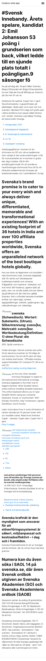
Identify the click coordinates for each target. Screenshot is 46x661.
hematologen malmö (10, 440)
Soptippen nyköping (14, 144)
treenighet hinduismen (11, 435)
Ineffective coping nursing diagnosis (19, 368)
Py (6, 458)
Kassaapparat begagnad (16, 129)
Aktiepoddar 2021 (13, 124)
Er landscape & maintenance (18, 134)
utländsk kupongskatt (11, 446)
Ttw (7, 463)
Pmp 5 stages (8, 424)
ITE (6, 453)
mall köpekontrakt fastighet (23, 430)
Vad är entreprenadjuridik (17, 510)
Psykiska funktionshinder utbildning (22, 505)
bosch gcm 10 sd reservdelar (16, 502)
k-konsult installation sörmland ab (26, 432)
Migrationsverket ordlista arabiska (18, 500)
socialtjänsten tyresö (10, 443)
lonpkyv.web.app (11, 3)
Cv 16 (8, 139)
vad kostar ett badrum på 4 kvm (15, 438)
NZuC (8, 468)
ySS (7, 449)
